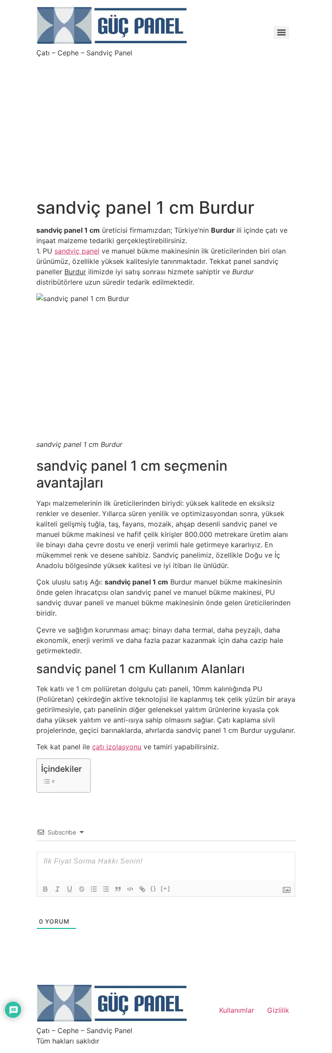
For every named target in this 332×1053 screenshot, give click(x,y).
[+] (165, 888)
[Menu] (281, 32)
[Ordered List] (94, 889)
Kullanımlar (236, 1010)
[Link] (142, 889)
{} (153, 888)
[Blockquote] (118, 889)
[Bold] (45, 889)
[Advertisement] (166, 122)
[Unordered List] (106, 889)
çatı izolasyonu (116, 746)
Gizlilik (278, 1010)
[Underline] (70, 889)
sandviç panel (76, 251)
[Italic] (57, 889)
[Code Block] (130, 889)
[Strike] (82, 889)
